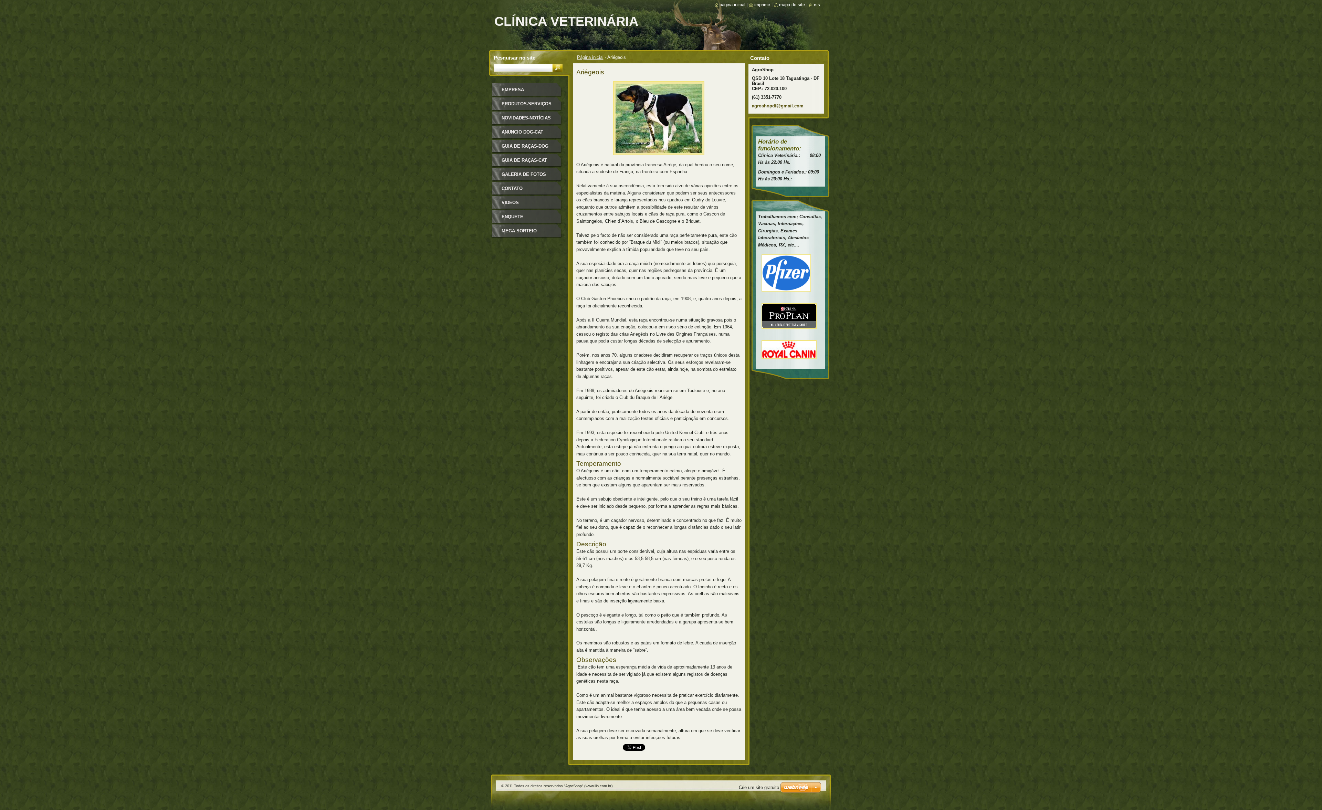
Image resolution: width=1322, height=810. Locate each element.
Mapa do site (792, 4)
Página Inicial (732, 4)
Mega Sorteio (519, 230)
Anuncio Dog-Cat (522, 132)
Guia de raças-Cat (524, 160)
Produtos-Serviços (527, 103)
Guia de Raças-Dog (525, 146)
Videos (510, 202)
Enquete (512, 216)
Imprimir (762, 4)
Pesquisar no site (514, 58)
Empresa (513, 89)
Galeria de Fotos (524, 174)
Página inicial (590, 57)
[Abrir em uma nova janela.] (659, 157)
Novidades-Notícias (526, 117)
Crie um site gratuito (759, 787)
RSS (817, 4)
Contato (512, 188)
